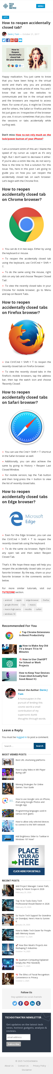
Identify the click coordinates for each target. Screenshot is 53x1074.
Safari (38, 609)
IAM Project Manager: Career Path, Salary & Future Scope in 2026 (32, 887)
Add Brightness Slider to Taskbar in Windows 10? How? (32, 838)
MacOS (33, 604)
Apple (18, 600)
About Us (9, 1065)
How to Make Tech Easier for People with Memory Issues (33, 932)
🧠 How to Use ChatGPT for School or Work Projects (33, 662)
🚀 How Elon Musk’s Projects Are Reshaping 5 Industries (31, 946)
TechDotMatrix (30, 1061)
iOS (24, 604)
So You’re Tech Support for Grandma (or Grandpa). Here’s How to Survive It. (33, 918)
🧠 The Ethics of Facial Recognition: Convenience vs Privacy (33, 976)
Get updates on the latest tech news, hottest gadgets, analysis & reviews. (26, 1028)
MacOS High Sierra (13, 609)
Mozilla (28, 609)
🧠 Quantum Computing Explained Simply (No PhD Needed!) (32, 961)
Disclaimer (27, 1069)
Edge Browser (32, 600)
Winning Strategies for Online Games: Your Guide (29, 786)
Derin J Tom (13, 34)
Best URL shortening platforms (30, 760)
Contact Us (23, 1065)
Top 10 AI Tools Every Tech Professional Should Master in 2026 (32, 902)
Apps (6, 17)
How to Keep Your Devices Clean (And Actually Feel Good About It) (34, 676)
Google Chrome (11, 604)
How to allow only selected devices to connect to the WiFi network (32, 823)
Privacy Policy (39, 1065)
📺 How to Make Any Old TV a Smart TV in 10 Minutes (33, 648)
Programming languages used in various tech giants (31, 812)
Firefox (46, 600)
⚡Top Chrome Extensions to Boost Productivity (34, 634)
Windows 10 (10, 614)
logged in (21, 737)
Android (8, 600)
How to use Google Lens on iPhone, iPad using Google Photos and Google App (33, 802)
